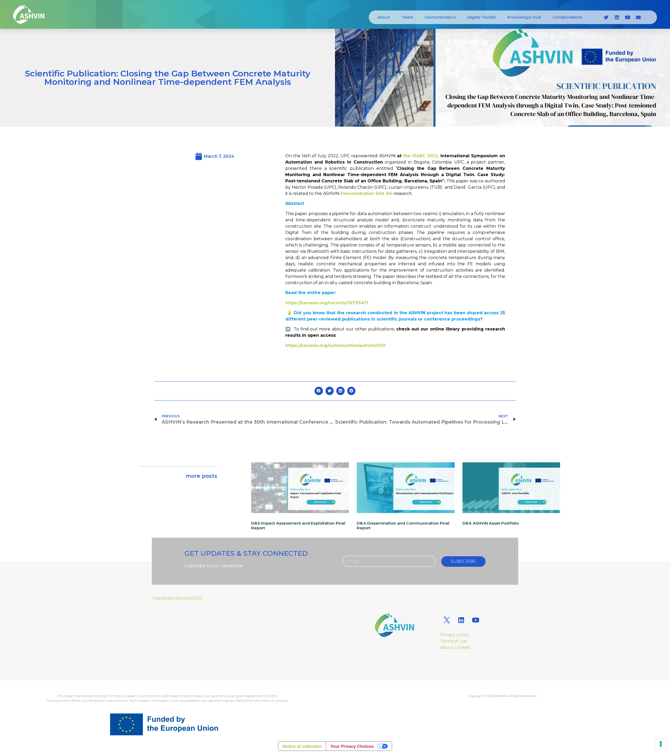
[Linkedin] (617, 17)
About (383, 17)
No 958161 (270, 696)
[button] (319, 391)
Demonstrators (440, 17)
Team (407, 17)
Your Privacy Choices (352, 746)
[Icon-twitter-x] (446, 620)
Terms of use (453, 641)
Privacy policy (454, 634)
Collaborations (567, 17)
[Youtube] (627, 17)
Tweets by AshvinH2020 (177, 598)
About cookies (455, 647)
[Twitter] (606, 17)
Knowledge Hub (524, 17)
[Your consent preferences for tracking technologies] (661, 744)
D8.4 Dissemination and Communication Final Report (403, 525)
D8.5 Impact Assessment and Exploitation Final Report (298, 525)
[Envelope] (638, 17)
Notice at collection (302, 746)
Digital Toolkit (481, 17)
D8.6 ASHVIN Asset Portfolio (490, 523)
